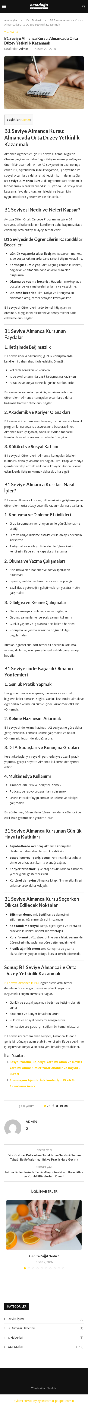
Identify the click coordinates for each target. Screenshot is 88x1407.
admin (23, 49)
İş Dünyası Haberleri (45, 1328)
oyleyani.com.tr (43, 1401)
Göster (25, 120)
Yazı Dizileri (33, 20)
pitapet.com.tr (64, 1401)
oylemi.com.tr (23, 1401)
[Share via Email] (66, 1106)
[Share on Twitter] (57, 1106)
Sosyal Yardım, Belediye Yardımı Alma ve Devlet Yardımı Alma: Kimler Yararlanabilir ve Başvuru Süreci (46, 1068)
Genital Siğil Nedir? (44, 1256)
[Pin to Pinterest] (61, 1106)
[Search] (84, 6)
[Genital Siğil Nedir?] (44, 1225)
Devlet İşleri (45, 1319)
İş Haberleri (45, 1337)
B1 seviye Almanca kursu (21, 983)
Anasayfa (10, 20)
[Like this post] (48, 1106)
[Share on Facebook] (53, 1106)
